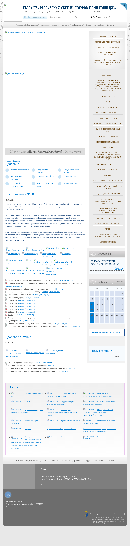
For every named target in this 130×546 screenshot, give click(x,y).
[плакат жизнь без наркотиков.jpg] (15, 263)
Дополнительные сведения (107, 47)
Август (120, 281)
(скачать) (62, 280)
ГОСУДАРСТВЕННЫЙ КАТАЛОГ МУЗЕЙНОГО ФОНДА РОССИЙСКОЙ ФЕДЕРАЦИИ (98, 412)
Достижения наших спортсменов (107, 181)
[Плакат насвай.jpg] (30, 254)
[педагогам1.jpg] (53, 248)
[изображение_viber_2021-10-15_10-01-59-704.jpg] (35, 273)
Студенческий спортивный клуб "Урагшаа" (108, 187)
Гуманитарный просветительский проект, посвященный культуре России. (62, 412)
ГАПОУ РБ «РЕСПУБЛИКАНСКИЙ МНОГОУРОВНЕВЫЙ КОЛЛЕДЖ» (69, 8)
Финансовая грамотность (107, 170)
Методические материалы (107, 142)
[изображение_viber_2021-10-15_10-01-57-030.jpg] (43, 265)
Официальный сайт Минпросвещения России (61, 429)
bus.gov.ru (28, 429)
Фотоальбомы (99, 25)
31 (92, 320)
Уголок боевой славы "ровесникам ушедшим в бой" (108, 235)
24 (92, 315)
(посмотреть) (71, 280)
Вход (117, 357)
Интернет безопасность (108, 107)
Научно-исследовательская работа (108, 130)
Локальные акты (108, 96)
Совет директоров (103, 437)
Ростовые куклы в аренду (108, 164)
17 (92, 310)
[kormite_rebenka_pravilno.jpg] (35, 353)
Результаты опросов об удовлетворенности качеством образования (107, 201)
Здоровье (16, 161)
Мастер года (65, 437)
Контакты (110, 25)
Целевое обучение (108, 242)
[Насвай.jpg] (65, 254)
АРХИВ (107, 229)
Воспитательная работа (108, 136)
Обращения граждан (107, 37)
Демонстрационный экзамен (107, 224)
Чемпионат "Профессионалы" (107, 218)
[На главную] (25, 17)
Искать (76, 17)
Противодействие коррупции (107, 42)
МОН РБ (28, 402)
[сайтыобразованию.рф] (123, 6)
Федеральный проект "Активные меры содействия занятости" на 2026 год (108, 62)
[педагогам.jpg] (68, 248)
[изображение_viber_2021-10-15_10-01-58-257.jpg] (63, 265)
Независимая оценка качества (106, 332)
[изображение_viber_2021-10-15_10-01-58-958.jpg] (15, 273)
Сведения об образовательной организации (33, 25)
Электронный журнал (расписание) (107, 54)
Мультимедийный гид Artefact (70, 421)
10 (92, 304)
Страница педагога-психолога (107, 124)
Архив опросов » (46, 485)
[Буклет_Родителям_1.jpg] (15, 250)
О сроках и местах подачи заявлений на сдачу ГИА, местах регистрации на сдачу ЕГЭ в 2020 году (108, 156)
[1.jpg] (29, 260)
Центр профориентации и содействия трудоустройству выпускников (107, 211)
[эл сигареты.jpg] (13, 254)
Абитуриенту (107, 75)
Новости (55, 25)
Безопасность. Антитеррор (107, 113)
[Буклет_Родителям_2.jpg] (35, 250)
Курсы (88, 25)
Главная (8, 161)
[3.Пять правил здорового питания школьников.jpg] (15, 356)
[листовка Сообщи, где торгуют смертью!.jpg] (55, 274)
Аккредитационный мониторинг (107, 194)
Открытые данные (107, 102)
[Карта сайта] (29, 17)
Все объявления (107, 272)
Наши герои (108, 147)
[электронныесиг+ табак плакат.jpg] (49, 256)
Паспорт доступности (107, 118)
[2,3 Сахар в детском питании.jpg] (55, 353)
